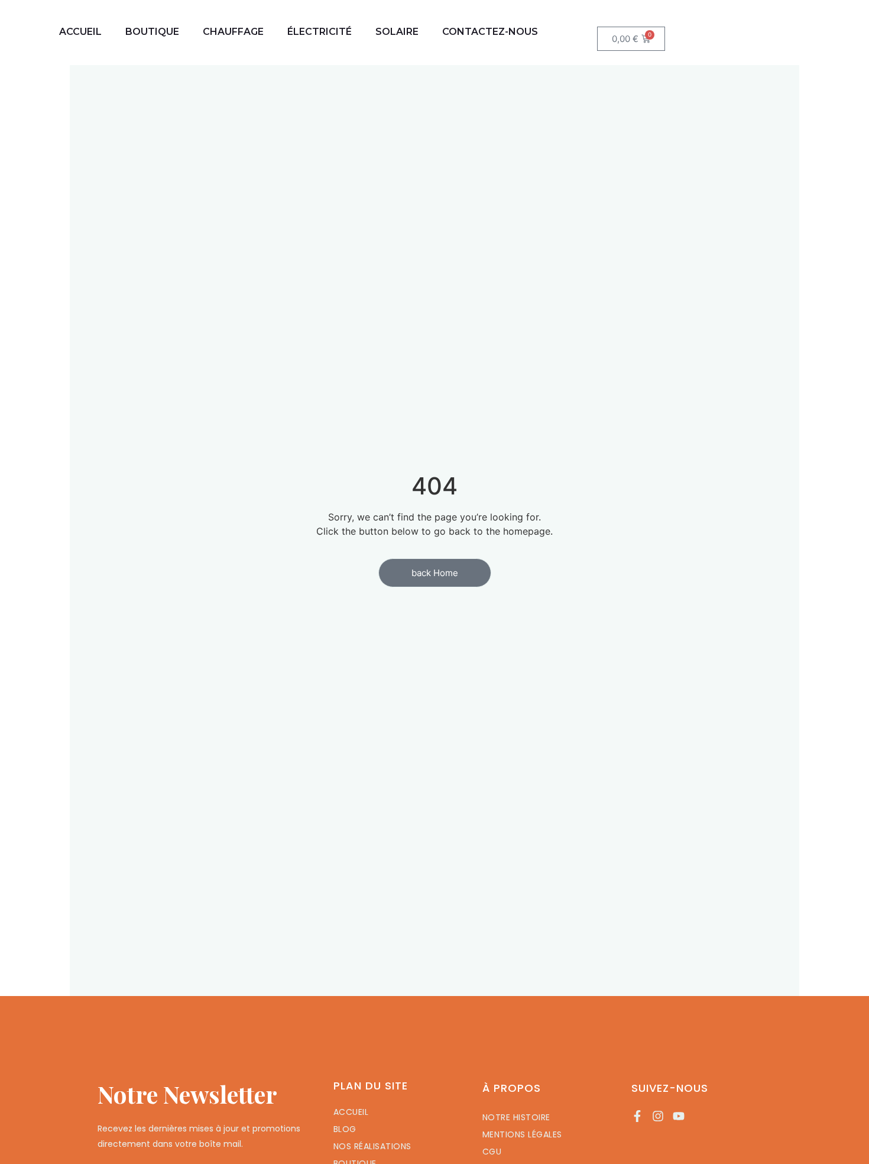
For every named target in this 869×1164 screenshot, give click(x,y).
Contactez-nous (490, 31)
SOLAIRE (397, 31)
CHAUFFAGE (233, 31)
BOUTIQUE (152, 31)
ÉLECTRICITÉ (319, 31)
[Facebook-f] (637, 1116)
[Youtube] (679, 1116)
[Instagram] (658, 1116)
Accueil (80, 31)
